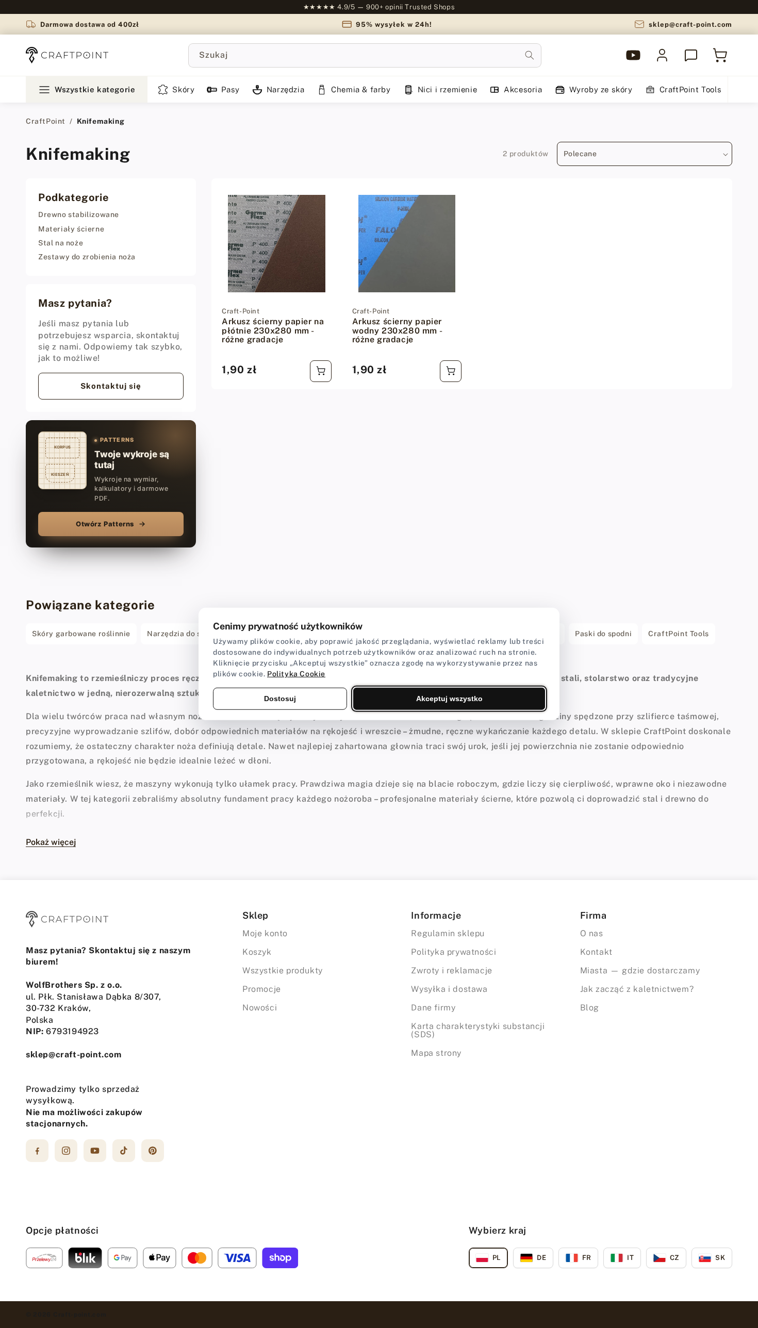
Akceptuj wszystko (449, 698)
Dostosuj (280, 698)
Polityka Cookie (296, 674)
